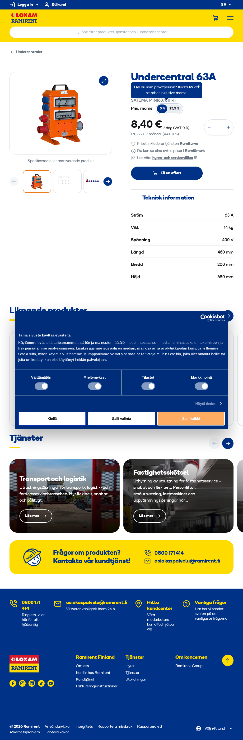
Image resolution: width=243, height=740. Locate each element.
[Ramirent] (24, 18)
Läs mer (64, 496)
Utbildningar (136, 679)
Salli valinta (121, 419)
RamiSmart (195, 151)
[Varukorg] (216, 18)
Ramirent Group (188, 666)
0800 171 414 (169, 553)
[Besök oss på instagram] (22, 683)
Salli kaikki (191, 419)
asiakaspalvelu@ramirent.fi (187, 561)
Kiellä (52, 419)
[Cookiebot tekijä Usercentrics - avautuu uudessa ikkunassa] (204, 317)
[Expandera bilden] (103, 81)
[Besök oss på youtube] (50, 683)
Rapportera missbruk (115, 727)
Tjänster (135, 657)
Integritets (84, 727)
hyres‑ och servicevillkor (172, 158)
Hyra (130, 666)
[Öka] (228, 127)
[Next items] (107, 181)
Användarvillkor (58, 727)
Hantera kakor (57, 732)
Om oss (82, 666)
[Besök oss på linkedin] (31, 683)
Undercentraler (29, 52)
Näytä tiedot (205, 403)
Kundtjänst (85, 679)
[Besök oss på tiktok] (41, 683)
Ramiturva (189, 144)
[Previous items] (13, 181)
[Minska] (209, 127)
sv (223, 5)
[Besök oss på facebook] (12, 683)
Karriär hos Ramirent (93, 673)
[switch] (95, 386)
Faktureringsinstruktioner (95, 686)
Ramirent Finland (95, 657)
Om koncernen (191, 657)
